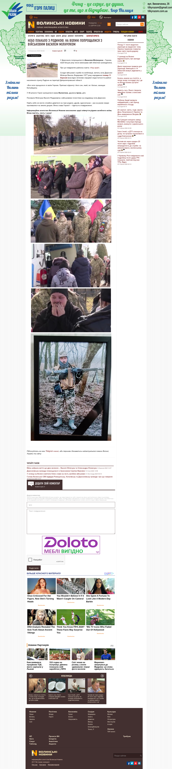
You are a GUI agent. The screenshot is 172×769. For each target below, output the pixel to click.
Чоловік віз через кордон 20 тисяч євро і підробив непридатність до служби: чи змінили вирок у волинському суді (129, 145)
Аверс (140, 31)
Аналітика (40, 36)
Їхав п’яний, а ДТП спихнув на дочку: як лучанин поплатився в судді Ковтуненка (130, 133)
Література (111, 719)
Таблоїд (89, 31)
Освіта (90, 717)
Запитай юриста (92, 36)
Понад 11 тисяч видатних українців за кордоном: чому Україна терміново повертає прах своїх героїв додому (129, 47)
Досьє (64, 36)
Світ (30, 722)
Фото (47, 36)
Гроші (70, 714)
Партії (51, 717)
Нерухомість (72, 719)
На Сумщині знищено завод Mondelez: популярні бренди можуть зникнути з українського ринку (130, 122)
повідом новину (127, 31)
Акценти (52, 743)
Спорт (82, 31)
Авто (76, 31)
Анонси (71, 36)
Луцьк (31, 714)
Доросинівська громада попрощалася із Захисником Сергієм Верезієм (56, 470)
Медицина (91, 714)
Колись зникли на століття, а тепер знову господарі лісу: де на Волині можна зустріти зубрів (129, 81)
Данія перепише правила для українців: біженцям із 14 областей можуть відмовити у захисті (129, 69)
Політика (39, 31)
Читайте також (33, 463)
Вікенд (90, 722)
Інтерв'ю (31, 36)
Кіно (108, 717)
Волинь (32, 717)
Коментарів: (57, 51)
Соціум (91, 711)
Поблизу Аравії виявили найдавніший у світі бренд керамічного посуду (128, 102)
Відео (53, 36)
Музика (110, 714)
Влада (51, 714)
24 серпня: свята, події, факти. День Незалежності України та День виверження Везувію (130, 111)
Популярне (79, 36)
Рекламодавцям (53, 764)
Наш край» (95, 67)
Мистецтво (111, 722)
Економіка (49, 31)
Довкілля (91, 719)
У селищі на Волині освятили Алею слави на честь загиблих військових (56, 473)
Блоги (58, 36)
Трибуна (116, 31)
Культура (69, 31)
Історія (109, 724)
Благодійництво (93, 727)
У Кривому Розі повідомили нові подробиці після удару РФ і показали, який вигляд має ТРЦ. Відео (130, 158)
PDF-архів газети (130, 36)
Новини (131, 39)
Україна (32, 719)
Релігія (90, 724)
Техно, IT (91, 729)
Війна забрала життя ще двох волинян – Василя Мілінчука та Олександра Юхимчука (62, 468)
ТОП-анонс (111, 731)
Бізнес (70, 717)
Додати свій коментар (47, 483)
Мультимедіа (66, 676)
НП (56, 31)
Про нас (35, 764)
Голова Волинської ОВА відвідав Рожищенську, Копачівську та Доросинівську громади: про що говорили (70, 476)
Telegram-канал (52, 451)
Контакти (42, 764)
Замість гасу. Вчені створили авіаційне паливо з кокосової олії (129, 92)
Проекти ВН (98, 31)
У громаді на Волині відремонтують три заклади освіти (128, 58)
